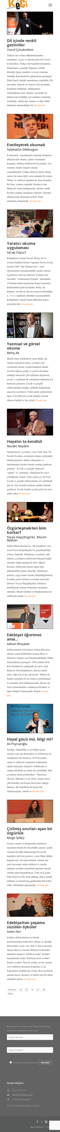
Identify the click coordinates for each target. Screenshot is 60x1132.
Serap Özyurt (16, 252)
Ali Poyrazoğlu (17, 744)
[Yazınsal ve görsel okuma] (30, 325)
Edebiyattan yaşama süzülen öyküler (26, 924)
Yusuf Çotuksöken (20, 50)
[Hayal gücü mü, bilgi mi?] (30, 718)
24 (21, 989)
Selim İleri (14, 932)
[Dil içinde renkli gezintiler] (30, 23)
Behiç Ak (13, 353)
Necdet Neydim (18, 446)
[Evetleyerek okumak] (30, 126)
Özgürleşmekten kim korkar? (26, 530)
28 (44, 989)
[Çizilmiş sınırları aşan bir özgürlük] (30, 811)
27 (38, 989)
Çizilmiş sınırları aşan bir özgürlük (29, 831)
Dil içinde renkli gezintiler (21, 42)
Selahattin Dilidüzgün (22, 149)
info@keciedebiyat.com (22, 1094)
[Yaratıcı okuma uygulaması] (30, 223)
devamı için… (41, 105)
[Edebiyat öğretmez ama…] (30, 617)
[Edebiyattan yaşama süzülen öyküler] (30, 905)
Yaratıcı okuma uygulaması (21, 245)
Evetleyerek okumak (26, 144)
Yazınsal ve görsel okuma (23, 346)
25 (27, 989)
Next (10, 993)
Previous (12, 989)
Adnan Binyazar (18, 644)
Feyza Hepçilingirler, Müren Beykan (27, 538)
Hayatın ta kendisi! (24, 441)
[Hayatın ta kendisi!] (30, 422)
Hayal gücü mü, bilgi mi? (30, 739)
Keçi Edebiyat (37, 1126)
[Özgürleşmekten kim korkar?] (30, 512)
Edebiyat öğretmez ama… (24, 637)
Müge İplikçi (15, 838)
